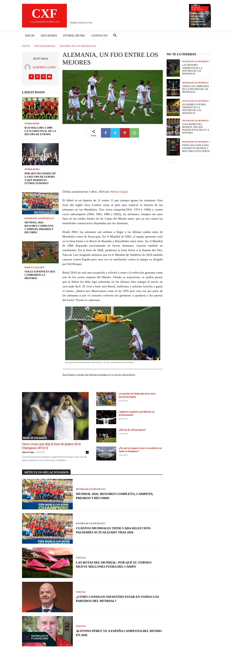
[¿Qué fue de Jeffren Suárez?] (106, 435)
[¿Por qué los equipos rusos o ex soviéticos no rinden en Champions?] (106, 453)
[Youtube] (49, 76)
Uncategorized (45, 46)
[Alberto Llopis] (28, 67)
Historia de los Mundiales (78, 46)
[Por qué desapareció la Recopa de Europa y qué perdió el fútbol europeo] (40, 154)
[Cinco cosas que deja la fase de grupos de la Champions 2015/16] (55, 416)
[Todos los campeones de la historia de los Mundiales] (173, 87)
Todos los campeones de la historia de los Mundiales (195, 89)
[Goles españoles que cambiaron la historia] (40, 252)
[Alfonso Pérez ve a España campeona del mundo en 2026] (47, 631)
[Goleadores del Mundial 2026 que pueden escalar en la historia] (173, 127)
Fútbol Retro (32, 124)
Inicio (26, 46)
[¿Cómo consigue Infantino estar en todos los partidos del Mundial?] (47, 597)
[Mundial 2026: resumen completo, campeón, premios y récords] (40, 203)
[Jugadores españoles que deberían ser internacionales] (106, 417)
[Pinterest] (124, 133)
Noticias (81, 558)
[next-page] (174, 162)
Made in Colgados (197, 9)
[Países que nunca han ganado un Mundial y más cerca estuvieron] (173, 146)
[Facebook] (31, 76)
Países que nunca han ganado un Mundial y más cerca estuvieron (196, 148)
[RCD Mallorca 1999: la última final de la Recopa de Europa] (40, 108)
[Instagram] (37, 76)
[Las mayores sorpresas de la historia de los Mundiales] (173, 68)
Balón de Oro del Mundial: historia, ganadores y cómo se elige (198, 19)
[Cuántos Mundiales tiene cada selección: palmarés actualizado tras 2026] (47, 528)
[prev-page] (169, 162)
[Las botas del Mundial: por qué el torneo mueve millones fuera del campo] (47, 562)
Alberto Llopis (44, 67)
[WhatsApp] (134, 133)
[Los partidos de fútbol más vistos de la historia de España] (106, 399)
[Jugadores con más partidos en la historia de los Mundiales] (173, 107)
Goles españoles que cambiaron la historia (40, 275)
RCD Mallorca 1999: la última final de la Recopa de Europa (40, 131)
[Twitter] (43, 76)
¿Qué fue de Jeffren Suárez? (132, 430)
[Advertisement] (112, 166)
